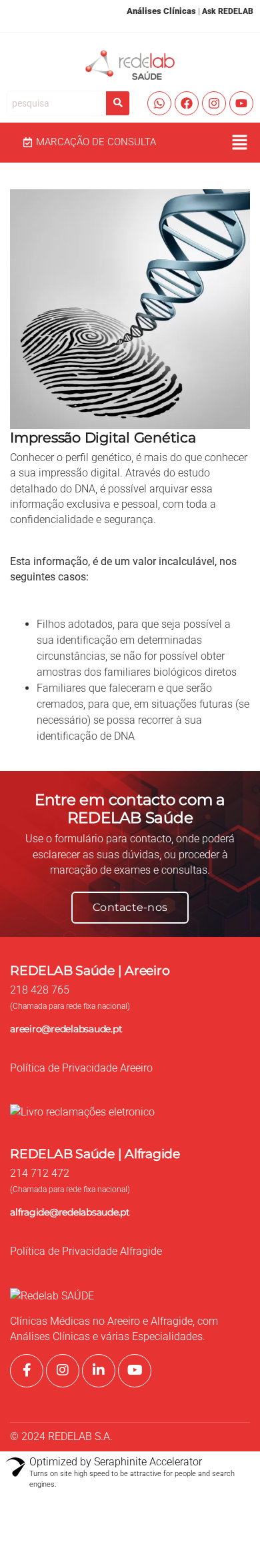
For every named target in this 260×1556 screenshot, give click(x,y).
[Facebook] (187, 103)
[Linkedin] (98, 1370)
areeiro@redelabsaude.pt (66, 1029)
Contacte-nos (130, 907)
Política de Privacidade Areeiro (81, 1068)
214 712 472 (39, 1173)
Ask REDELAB (227, 11)
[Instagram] (214, 103)
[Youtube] (241, 103)
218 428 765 (39, 990)
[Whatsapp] (159, 103)
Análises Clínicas (161, 11)
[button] (240, 142)
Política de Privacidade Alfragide (86, 1251)
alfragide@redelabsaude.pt (70, 1212)
